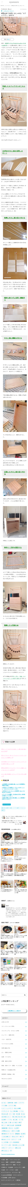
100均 (4, 808)
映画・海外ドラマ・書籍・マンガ (12, 1065)
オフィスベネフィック (8, 1180)
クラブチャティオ (5, 1111)
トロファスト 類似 (12, 1105)
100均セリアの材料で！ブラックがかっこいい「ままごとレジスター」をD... (13, 788)
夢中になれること (5, 1150)
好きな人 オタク (15, 1136)
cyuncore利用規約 (7, 1175)
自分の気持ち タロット (6, 1116)
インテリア (14, 808)
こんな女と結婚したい (6, 1136)
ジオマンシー (14, 1139)
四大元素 (18, 1114)
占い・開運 (7, 1052)
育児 (4, 810)
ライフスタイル (7, 804)
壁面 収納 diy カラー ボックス (8, 1133)
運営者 (18, 1180)
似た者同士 (23, 1133)
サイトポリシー (18, 1175)
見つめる (23, 1114)
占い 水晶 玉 (14, 1122)
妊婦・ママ (6, 1057)
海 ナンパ (4, 1125)
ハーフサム (21, 1111)
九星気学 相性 (10, 1102)
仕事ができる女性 (10, 1125)
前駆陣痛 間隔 (4, 1128)
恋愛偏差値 (17, 1133)
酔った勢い (15, 1119)
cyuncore (14, 1)
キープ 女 (21, 1119)
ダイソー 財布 (12, 1114)
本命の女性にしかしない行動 (18, 1145)
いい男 (19, 1139)
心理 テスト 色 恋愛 (15, 1131)
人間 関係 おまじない (6, 1131)
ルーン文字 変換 (5, 1142)
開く (9, 39)
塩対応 (15, 1102)
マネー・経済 (6, 1039)
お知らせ (5, 1022)
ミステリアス (21, 1102)
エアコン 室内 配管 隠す (14, 1142)
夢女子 (20, 1122)
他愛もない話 (18, 1147)
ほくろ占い (4, 1102)
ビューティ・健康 (8, 1035)
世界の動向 (6, 1048)
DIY (8, 808)
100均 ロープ (4, 1147)
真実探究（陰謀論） (8, 1074)
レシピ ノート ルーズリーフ (7, 1108)
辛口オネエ (7, 1078)
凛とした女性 (4, 1122)
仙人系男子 (4, 1119)
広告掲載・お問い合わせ (8, 1177)
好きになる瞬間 (17, 1108)
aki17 (7, 905)
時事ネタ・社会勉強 (8, 1070)
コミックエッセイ (8, 1026)
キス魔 (9, 1122)
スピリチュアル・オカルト (10, 1030)
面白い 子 (22, 1136)
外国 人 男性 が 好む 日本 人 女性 (18, 1116)
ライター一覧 (16, 1172)
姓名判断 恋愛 (18, 1125)
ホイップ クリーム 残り (6, 1145)
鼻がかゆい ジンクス (6, 1139)
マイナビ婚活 (4, 1105)
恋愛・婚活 (7, 1061)
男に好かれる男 (5, 1114)
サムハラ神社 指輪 (14, 1111)
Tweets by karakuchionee (8, 1154)
